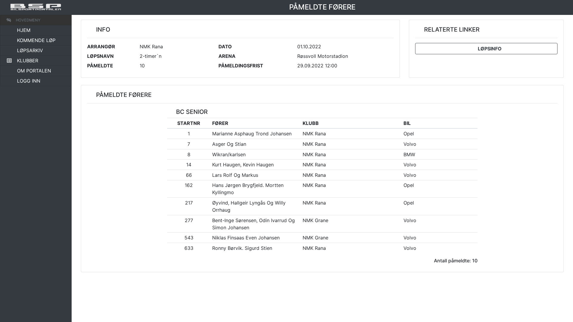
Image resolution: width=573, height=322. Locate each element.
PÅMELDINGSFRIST (240, 66)
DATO (225, 46)
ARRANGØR (101, 46)
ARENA (226, 56)
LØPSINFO (488, 49)
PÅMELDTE (100, 66)
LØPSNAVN (100, 56)
